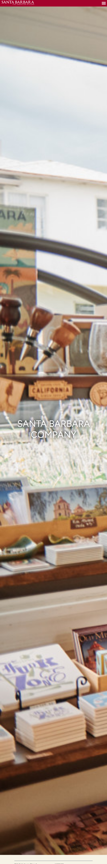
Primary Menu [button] (103, 3)
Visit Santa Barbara (18, 3)
